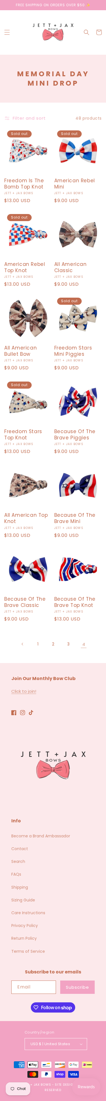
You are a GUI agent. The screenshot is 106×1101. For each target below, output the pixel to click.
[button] (7, 32)
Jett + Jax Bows (36, 1084)
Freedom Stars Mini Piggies (73, 351)
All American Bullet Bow (20, 351)
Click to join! (23, 691)
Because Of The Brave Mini (75, 518)
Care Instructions (28, 913)
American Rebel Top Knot (24, 267)
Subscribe (77, 987)
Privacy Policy (24, 925)
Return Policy (24, 938)
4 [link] (83, 644)
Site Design (65, 1084)
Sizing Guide (23, 900)
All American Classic (70, 267)
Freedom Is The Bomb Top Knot (24, 183)
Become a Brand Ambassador (40, 836)
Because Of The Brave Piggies (75, 434)
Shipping (19, 887)
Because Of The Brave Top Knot (75, 602)
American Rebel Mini (74, 183)
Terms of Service (28, 951)
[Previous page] (22, 644)
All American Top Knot (26, 518)
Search (18, 861)
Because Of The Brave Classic (25, 602)
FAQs (16, 874)
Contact (19, 849)
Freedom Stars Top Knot (23, 434)
